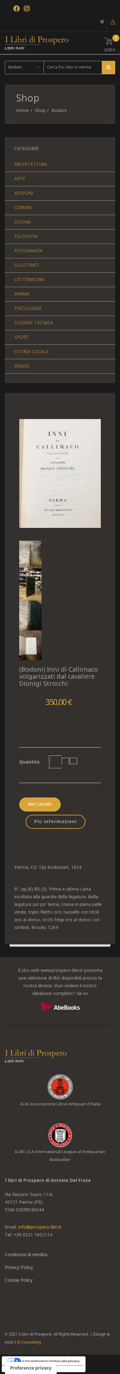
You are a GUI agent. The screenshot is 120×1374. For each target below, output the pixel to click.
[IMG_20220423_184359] (60, 585)
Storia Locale (31, 352)
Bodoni (59, 111)
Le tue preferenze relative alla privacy (50, 1361)
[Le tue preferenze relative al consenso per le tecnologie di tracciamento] (31, 1368)
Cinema (23, 208)
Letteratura (29, 280)
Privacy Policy (19, 1268)
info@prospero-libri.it (39, 1227)
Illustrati (26, 265)
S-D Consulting (27, 1342)
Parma (21, 294)
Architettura (30, 164)
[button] (112, 22)
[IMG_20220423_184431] (60, 645)
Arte (19, 179)
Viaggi (21, 366)
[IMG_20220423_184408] (60, 555)
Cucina (22, 222)
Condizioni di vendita (26, 1255)
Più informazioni (55, 822)
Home (22, 111)
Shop (40, 111)
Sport (21, 337)
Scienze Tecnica (33, 323)
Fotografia (28, 251)
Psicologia (27, 308)
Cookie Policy (19, 1280)
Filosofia (25, 236)
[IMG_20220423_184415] (60, 615)
